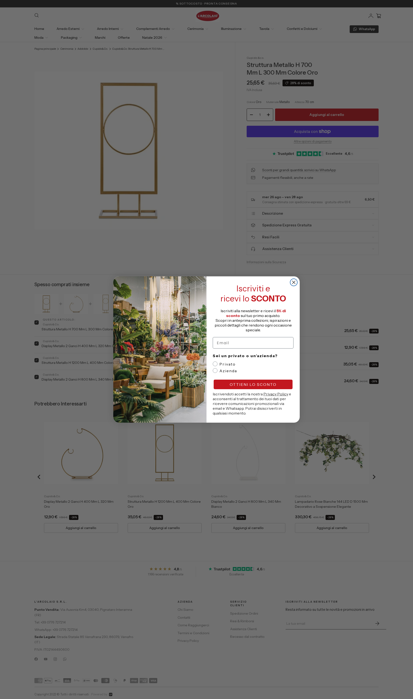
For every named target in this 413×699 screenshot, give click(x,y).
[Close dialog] (293, 282)
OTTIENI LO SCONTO (253, 384)
